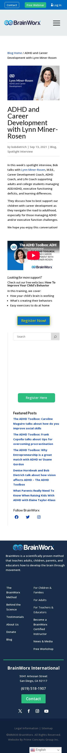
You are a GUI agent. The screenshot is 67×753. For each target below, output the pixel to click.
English (40, 749)
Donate (11, 632)
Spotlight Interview (20, 151)
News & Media (43, 641)
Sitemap (47, 728)
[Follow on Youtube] (46, 711)
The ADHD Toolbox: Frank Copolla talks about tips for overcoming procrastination (33, 439)
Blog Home (14, 53)
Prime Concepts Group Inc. (41, 739)
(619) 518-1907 (33, 688)
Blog (53, 147)
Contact (12, 5)
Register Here (36, 397)
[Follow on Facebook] (28, 711)
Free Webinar (35, 5)
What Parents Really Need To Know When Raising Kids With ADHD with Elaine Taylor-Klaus (34, 495)
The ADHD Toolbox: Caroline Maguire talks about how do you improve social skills (36, 423)
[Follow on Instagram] (37, 711)
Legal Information (26, 728)
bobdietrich (19, 147)
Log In (57, 5)
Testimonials (15, 617)
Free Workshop (43, 649)
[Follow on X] (20, 711)
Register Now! (33, 320)
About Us (12, 624)
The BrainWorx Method (13, 592)
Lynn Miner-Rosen (33, 169)
